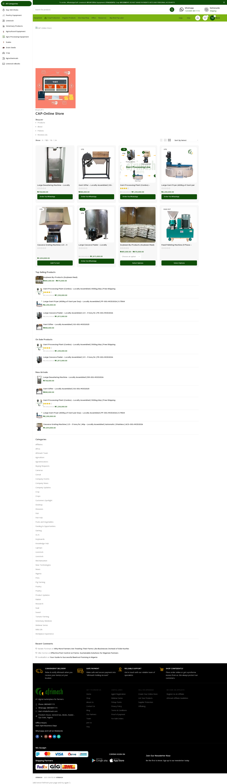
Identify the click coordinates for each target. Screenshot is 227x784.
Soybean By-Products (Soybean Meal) (137, 245)
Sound (38, 612)
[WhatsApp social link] (59, 736)
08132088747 (124, 2)
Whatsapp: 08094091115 (47, 708)
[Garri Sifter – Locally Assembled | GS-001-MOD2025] (96, 165)
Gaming (39, 530)
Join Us (89, 722)
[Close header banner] (224, 2)
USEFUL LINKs (116, 690)
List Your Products (145, 698)
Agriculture (40, 457)
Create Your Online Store (148, 694)
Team (88, 718)
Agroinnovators (42, 461)
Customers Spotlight (44, 500)
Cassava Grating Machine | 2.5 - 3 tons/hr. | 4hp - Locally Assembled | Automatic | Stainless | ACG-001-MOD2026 (93, 424)
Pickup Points (116, 702)
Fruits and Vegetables (45, 522)
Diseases (39, 509)
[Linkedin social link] (54, 736)
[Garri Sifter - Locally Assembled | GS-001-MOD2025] (39, 327)
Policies (41, 130)
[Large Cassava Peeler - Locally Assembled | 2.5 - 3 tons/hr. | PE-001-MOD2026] (39, 315)
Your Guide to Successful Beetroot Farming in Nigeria (73, 657)
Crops (38, 496)
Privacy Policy (116, 706)
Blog (88, 710)
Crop (37, 492)
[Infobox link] (189, 9)
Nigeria (38, 573)
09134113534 (91, 2)
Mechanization (41, 560)
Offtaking (141, 706)
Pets (37, 578)
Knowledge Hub (42, 543)
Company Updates (43, 487)
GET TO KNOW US (93, 690)
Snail (37, 608)
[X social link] (41, 736)
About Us (90, 702)
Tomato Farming (42, 616)
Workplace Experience (45, 634)
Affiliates (39, 444)
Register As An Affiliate (175, 694)
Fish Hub (39, 517)
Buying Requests (42, 466)
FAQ (88, 727)
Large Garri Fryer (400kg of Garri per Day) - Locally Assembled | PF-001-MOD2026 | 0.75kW (84, 301)
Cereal (38, 474)
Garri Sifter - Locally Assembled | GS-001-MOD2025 (66, 324)
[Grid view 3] (165, 140)
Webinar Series (42, 625)
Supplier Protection (145, 702)
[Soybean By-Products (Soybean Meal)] (138, 225)
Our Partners (91, 714)
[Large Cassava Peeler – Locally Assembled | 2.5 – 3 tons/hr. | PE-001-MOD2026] (96, 225)
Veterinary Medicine (44, 621)
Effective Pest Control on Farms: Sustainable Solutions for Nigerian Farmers (84, 653)
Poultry (38, 586)
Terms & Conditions (119, 710)
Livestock (39, 552)
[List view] (161, 140)
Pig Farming (40, 582)
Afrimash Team (42, 453)
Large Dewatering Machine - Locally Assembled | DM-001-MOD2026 (73, 377)
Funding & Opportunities (46, 526)
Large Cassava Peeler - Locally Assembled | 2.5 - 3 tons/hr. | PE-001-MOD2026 (78, 313)
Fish (37, 513)
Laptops (39, 547)
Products (41, 122)
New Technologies (43, 565)
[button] (55, 262)
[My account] (197, 18)
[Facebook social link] (37, 736)
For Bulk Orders (117, 718)
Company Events (42, 479)
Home (88, 694)
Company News (42, 483)
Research (39, 603)
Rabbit (38, 599)
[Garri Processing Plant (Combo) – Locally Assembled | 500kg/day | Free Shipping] (138, 165)
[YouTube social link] (50, 736)
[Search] (172, 9)
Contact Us (90, 706)
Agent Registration (118, 694)
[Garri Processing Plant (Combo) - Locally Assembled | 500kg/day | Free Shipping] (39, 291)
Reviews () (42, 135)
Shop (88, 698)
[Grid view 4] (169, 140)
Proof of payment (118, 714)
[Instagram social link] (46, 736)
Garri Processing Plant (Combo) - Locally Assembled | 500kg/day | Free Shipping (79, 289)
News (38, 569)
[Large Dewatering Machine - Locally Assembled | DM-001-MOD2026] (39, 380)
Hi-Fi (37, 535)
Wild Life (39, 629)
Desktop (39, 504)
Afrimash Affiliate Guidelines (177, 698)
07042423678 (110, 2)
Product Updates (43, 595)
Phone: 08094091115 (46, 704)
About (40, 126)
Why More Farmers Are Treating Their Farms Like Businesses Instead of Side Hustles (91, 648)
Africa (38, 449)
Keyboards (40, 539)
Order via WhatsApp (47, 196)
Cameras (39, 470)
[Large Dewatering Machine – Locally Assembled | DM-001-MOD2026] (55, 165)
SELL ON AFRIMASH (146, 690)
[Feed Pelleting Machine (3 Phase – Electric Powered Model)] (179, 225)
